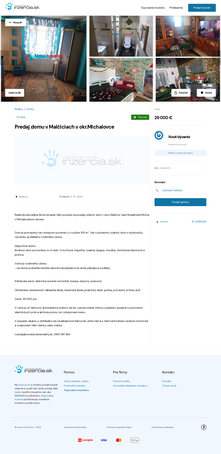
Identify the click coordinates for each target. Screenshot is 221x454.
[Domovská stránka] (22, 7)
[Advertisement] (82, 160)
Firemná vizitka (121, 381)
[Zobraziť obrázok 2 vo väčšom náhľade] (121, 35)
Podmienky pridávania (163, 427)
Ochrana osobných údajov (119, 427)
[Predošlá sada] (4, 57)
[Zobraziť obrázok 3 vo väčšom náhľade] (188, 35)
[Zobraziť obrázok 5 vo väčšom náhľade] (188, 80)
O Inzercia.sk (169, 385)
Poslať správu (180, 202)
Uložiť (208, 92)
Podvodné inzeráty (74, 385)
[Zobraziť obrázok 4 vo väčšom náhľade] (121, 80)
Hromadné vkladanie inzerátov (130, 385)
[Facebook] (203, 427)
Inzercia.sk (24, 384)
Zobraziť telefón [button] (172, 190)
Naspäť (17, 22)
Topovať (142, 117)
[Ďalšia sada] (216, 57)
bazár (18, 392)
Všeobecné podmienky (75, 427)
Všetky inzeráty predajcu (180, 153)
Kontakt (166, 381)
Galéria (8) (14, 92)
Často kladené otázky (76, 381)
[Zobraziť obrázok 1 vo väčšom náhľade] (44, 57)
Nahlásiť (164, 221)
